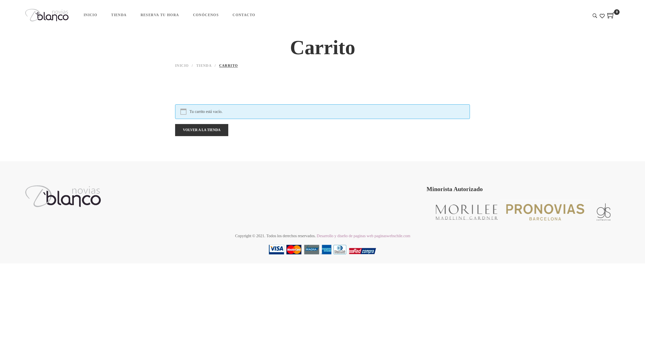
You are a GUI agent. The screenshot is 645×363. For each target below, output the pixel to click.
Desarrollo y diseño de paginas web (345, 236)
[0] (611, 17)
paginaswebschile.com (392, 236)
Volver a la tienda (201, 130)
